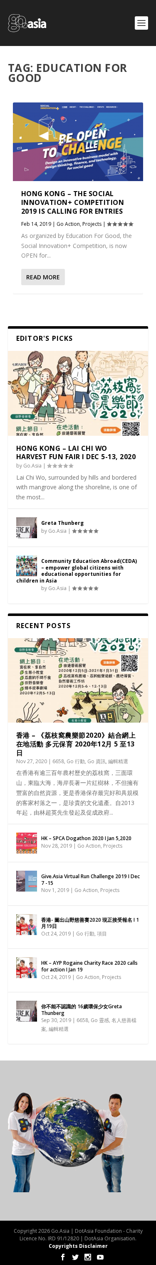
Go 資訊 (96, 761)
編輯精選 (118, 761)
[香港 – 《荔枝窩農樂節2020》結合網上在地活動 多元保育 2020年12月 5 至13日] (78, 680)
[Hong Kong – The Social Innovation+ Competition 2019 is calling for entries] (78, 141)
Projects (92, 223)
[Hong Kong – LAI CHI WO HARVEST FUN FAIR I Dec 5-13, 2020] (78, 393)
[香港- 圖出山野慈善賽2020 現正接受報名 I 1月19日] (26, 924)
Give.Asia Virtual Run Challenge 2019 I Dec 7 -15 (90, 880)
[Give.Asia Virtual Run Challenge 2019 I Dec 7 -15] (26, 881)
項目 (102, 933)
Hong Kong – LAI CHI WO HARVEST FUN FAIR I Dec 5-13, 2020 (76, 453)
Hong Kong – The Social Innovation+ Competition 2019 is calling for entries (72, 202)
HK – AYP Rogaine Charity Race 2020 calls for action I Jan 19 (89, 966)
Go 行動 (76, 761)
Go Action (68, 223)
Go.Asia (32, 465)
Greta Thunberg (62, 522)
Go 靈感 (100, 1020)
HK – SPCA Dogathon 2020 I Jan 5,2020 (86, 838)
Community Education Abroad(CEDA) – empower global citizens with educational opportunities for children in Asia (76, 570)
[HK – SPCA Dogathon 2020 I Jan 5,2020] (26, 843)
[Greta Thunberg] (26, 527)
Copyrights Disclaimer (78, 1246)
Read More (43, 277)
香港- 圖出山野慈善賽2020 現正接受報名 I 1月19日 (90, 923)
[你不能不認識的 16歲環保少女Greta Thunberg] (26, 1011)
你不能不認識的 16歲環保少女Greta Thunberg (81, 1010)
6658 (58, 761)
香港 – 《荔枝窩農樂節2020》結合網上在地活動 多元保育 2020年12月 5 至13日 (76, 744)
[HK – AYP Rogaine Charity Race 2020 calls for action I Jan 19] (26, 967)
